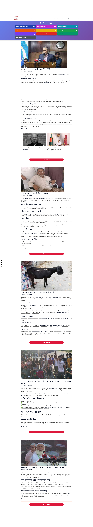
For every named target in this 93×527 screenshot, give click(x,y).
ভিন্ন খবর (53, 18)
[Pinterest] (1, 264)
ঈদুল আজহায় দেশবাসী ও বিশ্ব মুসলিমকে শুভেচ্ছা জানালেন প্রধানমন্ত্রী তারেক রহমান (57, 148)
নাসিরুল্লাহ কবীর (44, 318)
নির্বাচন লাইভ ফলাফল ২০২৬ (65, 18)
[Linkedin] (1, 266)
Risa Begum (64, 312)
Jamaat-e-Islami (27, 495)
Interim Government (53, 388)
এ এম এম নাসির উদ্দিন (63, 74)
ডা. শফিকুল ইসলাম (50, 472)
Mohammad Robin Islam (45, 331)
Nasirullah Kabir (51, 318)
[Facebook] (1, 260)
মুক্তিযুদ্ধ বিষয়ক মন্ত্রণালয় (49, 407)
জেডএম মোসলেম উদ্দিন (29, 233)
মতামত (37, 18)
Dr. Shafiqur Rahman (58, 472)
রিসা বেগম (59, 312)
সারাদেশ (28, 18)
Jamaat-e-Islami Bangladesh (52, 198)
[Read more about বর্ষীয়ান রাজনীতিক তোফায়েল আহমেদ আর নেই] (34, 139)
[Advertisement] (46, 7)
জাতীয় (20, 18)
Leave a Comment (28, 71)
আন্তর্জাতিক (45, 18)
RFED (48, 82)
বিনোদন (49, 18)
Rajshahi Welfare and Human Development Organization (46, 297)
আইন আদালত (33, 18)
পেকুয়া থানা (56, 214)
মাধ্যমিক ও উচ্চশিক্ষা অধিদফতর (45, 393)
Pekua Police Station (63, 214)
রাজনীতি (24, 18)
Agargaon (41, 81)
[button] (78, 18)
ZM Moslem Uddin (37, 233)
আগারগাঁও (37, 81)
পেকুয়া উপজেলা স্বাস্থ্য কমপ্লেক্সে (38, 207)
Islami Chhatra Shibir (43, 495)
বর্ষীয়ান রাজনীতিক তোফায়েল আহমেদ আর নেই (32, 148)
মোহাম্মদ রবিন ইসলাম (36, 331)
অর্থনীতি (41, 18)
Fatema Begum (33, 305)
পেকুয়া (26, 198)
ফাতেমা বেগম (26, 305)
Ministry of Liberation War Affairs (60, 407)
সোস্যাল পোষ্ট (58, 18)
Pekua (29, 198)
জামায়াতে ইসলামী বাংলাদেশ (40, 198)
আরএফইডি (45, 82)
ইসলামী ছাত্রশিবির (35, 495)
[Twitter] (1, 262)
